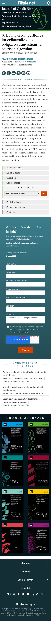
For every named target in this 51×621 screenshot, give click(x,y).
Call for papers (13, 183)
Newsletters (23, 594)
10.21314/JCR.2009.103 (27, 62)
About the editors (14, 167)
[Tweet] (4, 73)
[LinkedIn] (14, 73)
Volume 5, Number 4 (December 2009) (17, 59)
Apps (32, 594)
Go (43, 193)
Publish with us (13, 202)
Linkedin (13, 594)
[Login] (48, 2)
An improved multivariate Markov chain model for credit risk (24, 373)
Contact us (11, 212)
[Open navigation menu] (2, 3)
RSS (42, 594)
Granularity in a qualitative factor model (21, 398)
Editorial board (13, 172)
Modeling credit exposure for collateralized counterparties (23, 388)
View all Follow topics (9, 594)
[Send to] (23, 73)
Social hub (37, 594)
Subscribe (11, 178)
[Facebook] (9, 73)
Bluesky (27, 594)
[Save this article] (18, 73)
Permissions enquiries (16, 207)
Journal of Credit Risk (17, 8)
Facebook (18, 594)
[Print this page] (28, 73)
